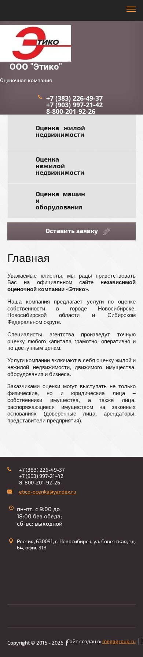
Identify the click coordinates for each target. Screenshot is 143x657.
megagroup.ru (119, 641)
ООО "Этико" (36, 67)
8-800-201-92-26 (70, 111)
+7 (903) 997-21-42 (74, 104)
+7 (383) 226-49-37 (74, 98)
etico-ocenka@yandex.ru (47, 492)
